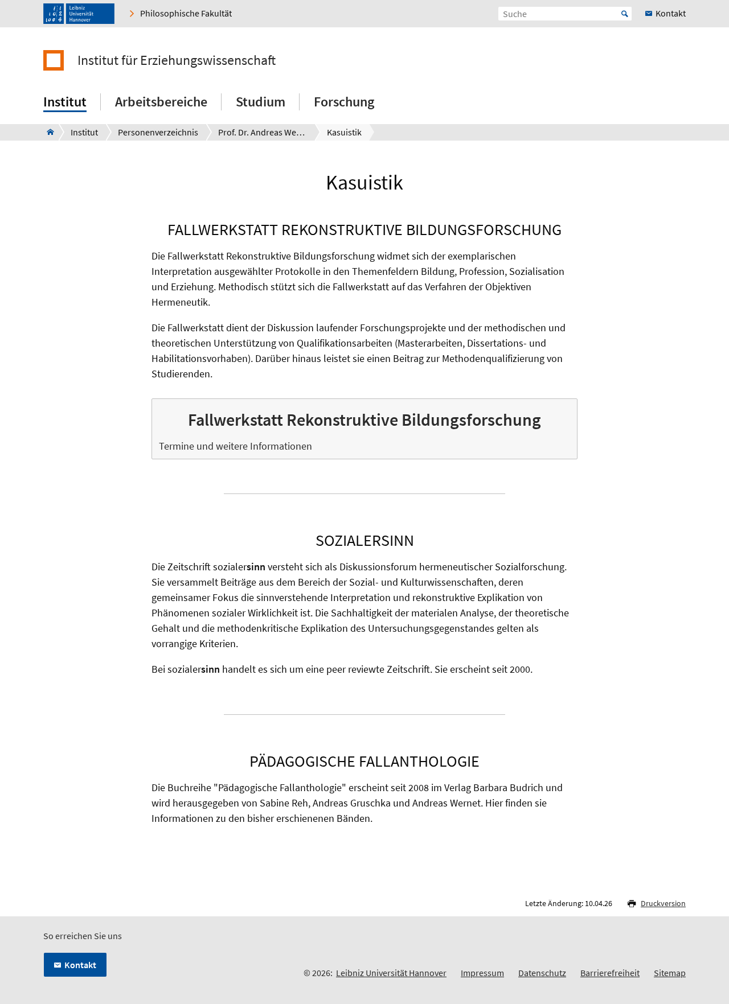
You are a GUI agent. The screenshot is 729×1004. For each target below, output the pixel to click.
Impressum (482, 972)
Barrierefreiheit (610, 972)
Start (625, 13)
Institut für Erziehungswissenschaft (176, 60)
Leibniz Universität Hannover (391, 972)
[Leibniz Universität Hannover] (78, 13)
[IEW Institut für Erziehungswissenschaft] (47, 132)
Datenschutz (542, 972)
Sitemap (670, 972)
